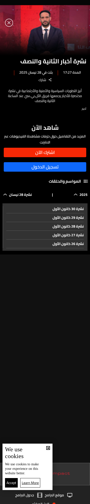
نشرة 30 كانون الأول (68, 209)
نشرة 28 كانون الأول (68, 226)
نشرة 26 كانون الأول (68, 244)
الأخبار (59, 499)
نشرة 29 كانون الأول (68, 218)
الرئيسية (79, 498)
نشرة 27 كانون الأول (68, 235)
